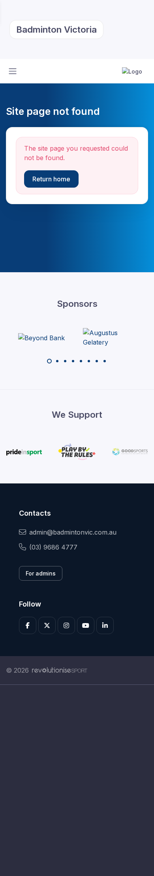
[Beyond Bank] (41, 337)
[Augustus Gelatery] (112, 337)
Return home (51, 179)
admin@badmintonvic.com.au (72, 532)
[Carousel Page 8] (104, 361)
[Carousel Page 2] (57, 361)
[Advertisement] (77, 780)
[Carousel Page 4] (73, 361)
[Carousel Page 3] (65, 361)
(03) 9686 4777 (53, 547)
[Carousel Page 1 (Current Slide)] (49, 361)
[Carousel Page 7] (96, 361)
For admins (41, 573)
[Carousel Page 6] (88, 361)
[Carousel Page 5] (81, 361)
